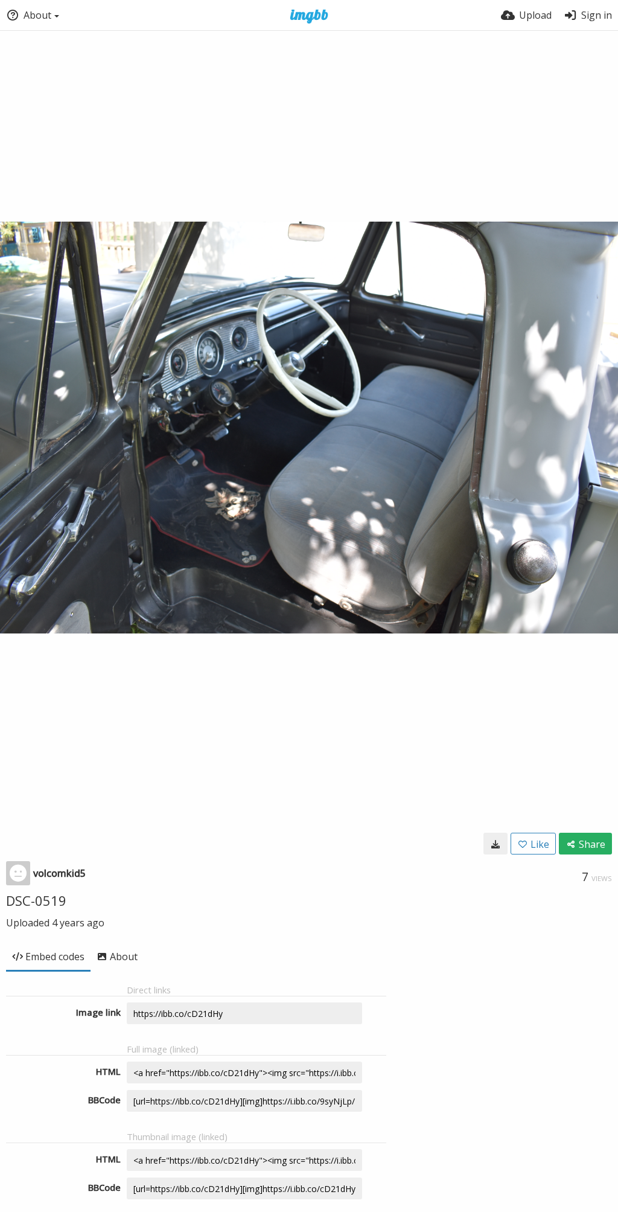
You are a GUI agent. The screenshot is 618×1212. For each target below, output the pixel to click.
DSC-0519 (36, 900)
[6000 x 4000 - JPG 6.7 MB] (495, 843)
